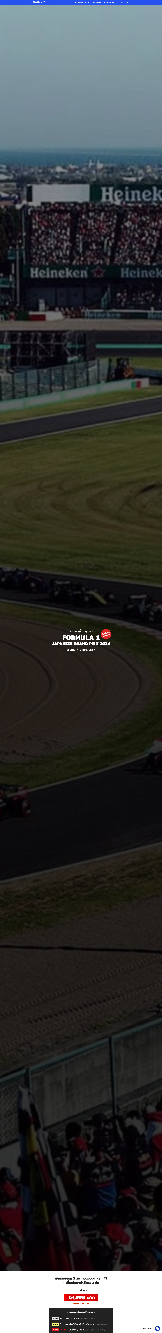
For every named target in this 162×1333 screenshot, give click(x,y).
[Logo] (39, 2)
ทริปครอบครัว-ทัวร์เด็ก (82, 2)
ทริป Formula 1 (109, 2)
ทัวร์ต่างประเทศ (96, 2)
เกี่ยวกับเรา (120, 2)
